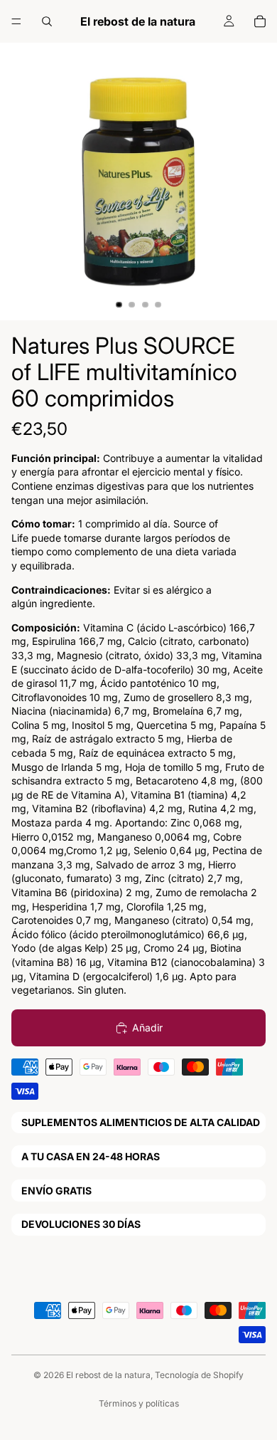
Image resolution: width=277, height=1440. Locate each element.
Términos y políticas (139, 1403)
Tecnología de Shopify (199, 1375)
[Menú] (16, 21)
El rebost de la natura (108, 1375)
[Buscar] (47, 21)
